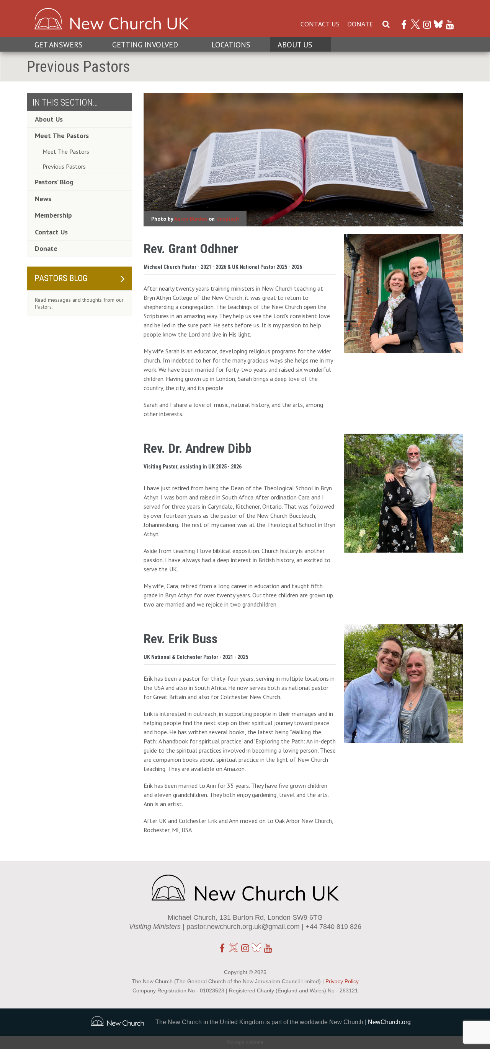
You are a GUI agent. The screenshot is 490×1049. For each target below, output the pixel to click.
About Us (295, 45)
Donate (360, 24)
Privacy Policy (342, 981)
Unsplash (227, 218)
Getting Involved (145, 45)
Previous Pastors (64, 166)
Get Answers (58, 45)
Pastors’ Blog (54, 181)
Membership (53, 215)
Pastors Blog (61, 278)
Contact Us (320, 24)
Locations (230, 45)
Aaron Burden (190, 218)
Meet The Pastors (62, 135)
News (43, 198)
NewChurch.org (389, 1022)
